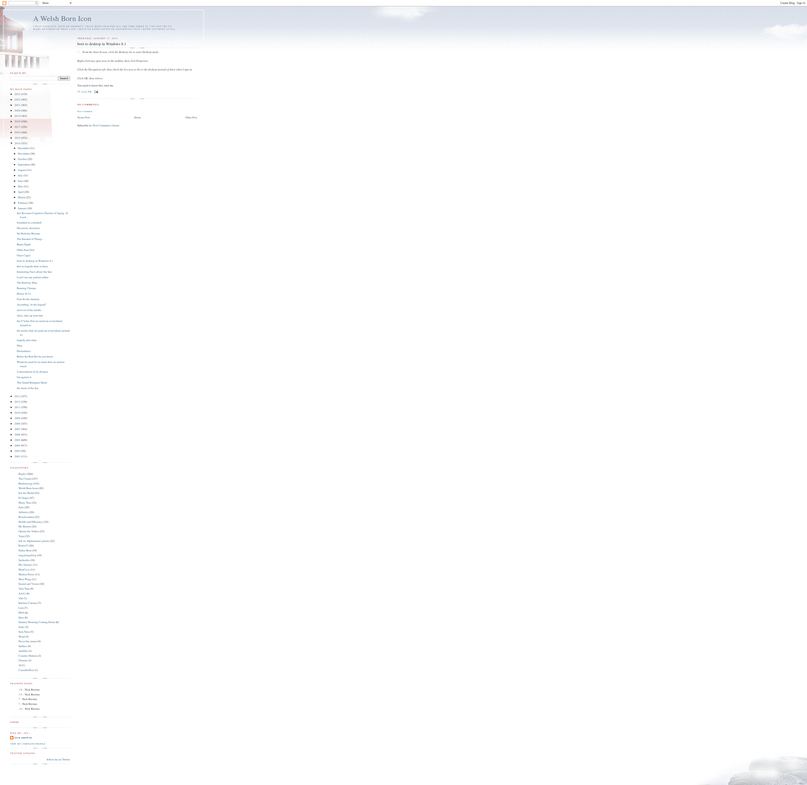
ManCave (24, 569)
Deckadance (24, 351)
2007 (18, 429)
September (24, 164)
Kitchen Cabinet (27, 603)
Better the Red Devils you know (35, 356)
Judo (21, 507)
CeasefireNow (26, 670)
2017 (18, 127)
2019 (18, 116)
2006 (18, 434)
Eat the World (26, 493)
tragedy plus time (27, 340)
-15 (20, 694)
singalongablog (27, 555)
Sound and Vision (28, 584)
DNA (21, 612)
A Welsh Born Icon (62, 18)
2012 (18, 402)
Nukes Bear (25, 550)
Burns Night (24, 244)
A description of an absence (32, 371)
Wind (21, 636)
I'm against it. (24, 377)
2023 (18, 94)
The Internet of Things (29, 239)
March (22, 197)
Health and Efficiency (30, 522)
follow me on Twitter (58, 759)
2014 (18, 143)
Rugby (22, 474)
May (21, 186)
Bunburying (25, 483)
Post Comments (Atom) (106, 125)
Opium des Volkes (28, 531)
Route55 (23, 545)
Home (137, 117)
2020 (18, 110)
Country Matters (27, 656)
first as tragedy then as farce (32, 266)
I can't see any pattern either (32, 277)
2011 (18, 407)
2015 (18, 138)
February (23, 203)
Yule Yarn (24, 588)
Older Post (191, 117)
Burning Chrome (26, 288)
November (24, 153)
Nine (19, 345)
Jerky (21, 627)
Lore (21, 608)
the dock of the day (28, 388)
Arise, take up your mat (30, 315)
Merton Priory (26, 574)
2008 (18, 423)
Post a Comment (84, 111)
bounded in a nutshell (29, 222)
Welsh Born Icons (28, 488)
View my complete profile (28, 743)
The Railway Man (27, 283)
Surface (22, 646)
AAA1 (22, 593)
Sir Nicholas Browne (28, 233)
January (22, 208)
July (20, 175)
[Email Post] (96, 91)
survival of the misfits (29, 310)
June (21, 181)
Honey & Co (24, 293)
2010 (18, 412)
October (23, 159)
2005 (18, 440)
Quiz (21, 617)
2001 (18, 456)
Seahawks (24, 560)
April (21, 192)
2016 (18, 132)
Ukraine (23, 660)
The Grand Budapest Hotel (32, 382)
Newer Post (83, 117)
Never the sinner (27, 641)
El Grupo (23, 498)
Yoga (21, 536)
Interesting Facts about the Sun (34, 272)
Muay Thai (24, 502)
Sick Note (24, 632)
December (24, 148)
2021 (18, 105)
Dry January (25, 565)
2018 (18, 121)
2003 (18, 451)
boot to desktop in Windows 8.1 (35, 261)
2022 (18, 99)
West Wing (24, 579)
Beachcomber (26, 517)
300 (20, 598)
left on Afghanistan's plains (33, 541)
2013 (18, 396)
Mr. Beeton (24, 526)
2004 (18, 445)
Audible (23, 651)
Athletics (23, 512)
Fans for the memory (28, 299)
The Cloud (24, 479)
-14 (20, 689)
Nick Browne (23, 737)
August (22, 170)
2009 (18, 418)
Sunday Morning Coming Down (36, 622)
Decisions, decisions (28, 228)
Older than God (25, 250)
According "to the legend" (31, 304)
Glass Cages (23, 255)
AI (19, 665)
